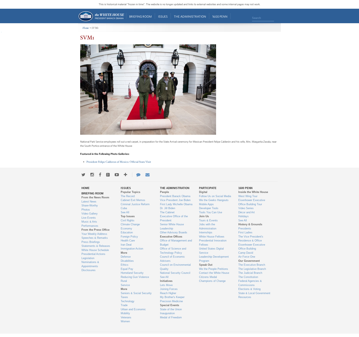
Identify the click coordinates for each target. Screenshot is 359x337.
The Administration (190, 16)
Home (101, 16)
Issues (163, 16)
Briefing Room (140, 16)
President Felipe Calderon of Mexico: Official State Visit (118, 162)
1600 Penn (219, 16)
